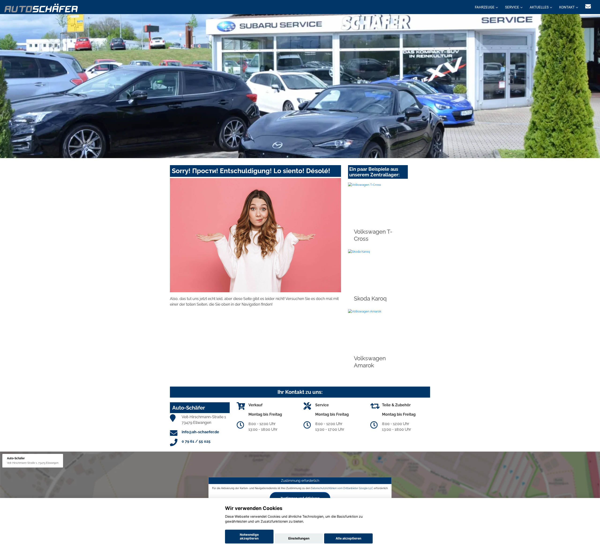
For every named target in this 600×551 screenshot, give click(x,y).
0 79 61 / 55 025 (196, 441)
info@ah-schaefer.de (200, 432)
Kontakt (567, 7)
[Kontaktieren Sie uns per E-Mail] (588, 6)
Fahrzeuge (485, 7)
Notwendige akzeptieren (249, 536)
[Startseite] (41, 7)
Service (512, 7)
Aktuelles (539, 7)
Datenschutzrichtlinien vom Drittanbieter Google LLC (342, 488)
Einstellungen (298, 538)
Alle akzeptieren (348, 538)
